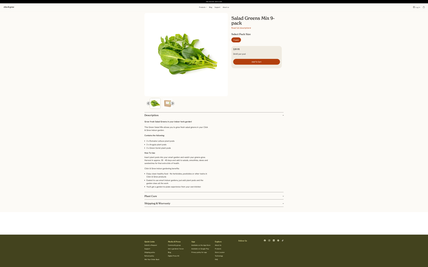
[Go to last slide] (148, 103)
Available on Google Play (200, 249)
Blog (169, 252)
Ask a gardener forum (176, 249)
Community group (174, 245)
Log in (418, 7)
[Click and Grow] (8, 8)
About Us (218, 245)
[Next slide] (173, 103)
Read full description (241, 28)
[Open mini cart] (424, 7)
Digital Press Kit (173, 256)
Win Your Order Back (151, 259)
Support (147, 249)
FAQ (216, 259)
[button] (155, 103)
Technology (219, 256)
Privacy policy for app (199, 252)
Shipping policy (149, 252)
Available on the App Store (200, 245)
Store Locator (220, 252)
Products (218, 249)
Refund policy (149, 256)
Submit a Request (150, 245)
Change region (227, 1)
